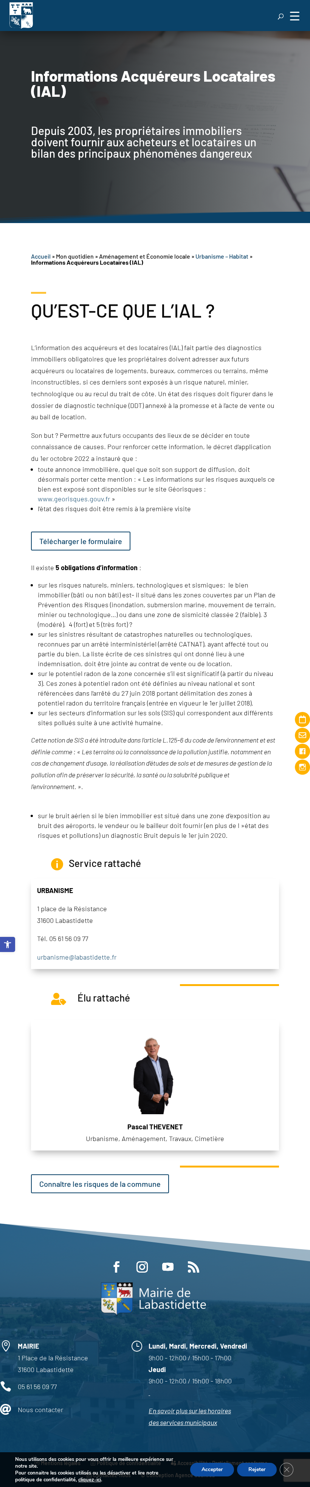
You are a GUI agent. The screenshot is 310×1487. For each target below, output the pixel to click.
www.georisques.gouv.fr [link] (74, 499)
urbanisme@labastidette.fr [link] (76, 957)
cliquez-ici (89, 1479)
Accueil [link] (41, 256)
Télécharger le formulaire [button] (80, 541)
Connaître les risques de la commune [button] (100, 1183)
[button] (294, 15)
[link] (7, 944)
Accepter (212, 1469)
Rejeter (256, 1469)
